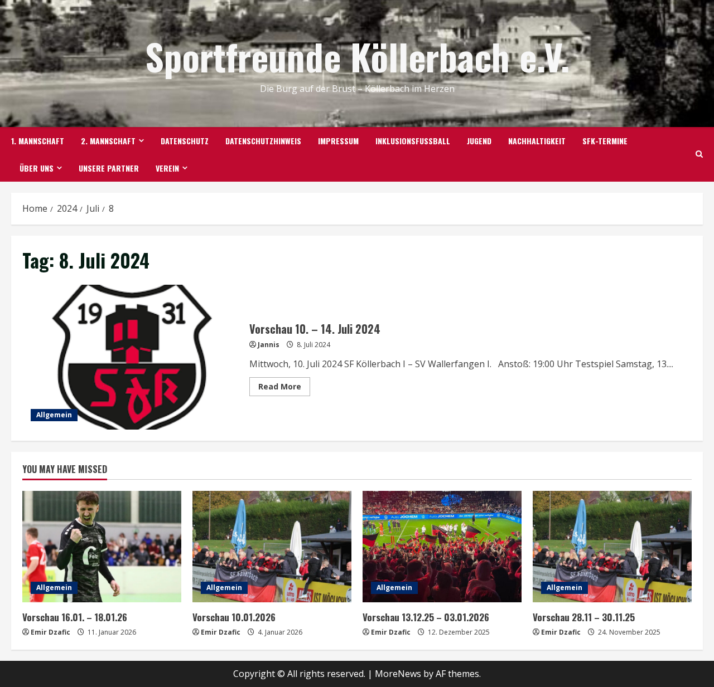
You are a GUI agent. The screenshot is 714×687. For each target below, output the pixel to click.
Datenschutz (185, 141)
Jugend (479, 141)
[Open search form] (699, 154)
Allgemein (54, 415)
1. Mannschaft (37, 141)
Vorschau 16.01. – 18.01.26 (74, 617)
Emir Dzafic (50, 632)
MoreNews (398, 673)
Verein (167, 168)
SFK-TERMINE (605, 141)
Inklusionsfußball (412, 141)
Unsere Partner (109, 168)
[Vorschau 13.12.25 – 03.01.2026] (442, 546)
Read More (284, 388)
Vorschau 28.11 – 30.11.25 (584, 617)
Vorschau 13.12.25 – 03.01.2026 (426, 617)
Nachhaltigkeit (537, 141)
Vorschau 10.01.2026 (234, 617)
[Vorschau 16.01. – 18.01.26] (101, 546)
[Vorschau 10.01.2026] (271, 546)
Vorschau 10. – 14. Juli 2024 (131, 357)
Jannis (268, 344)
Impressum (338, 141)
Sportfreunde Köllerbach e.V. (357, 56)
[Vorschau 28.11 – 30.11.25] (612, 546)
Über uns (37, 168)
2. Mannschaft (108, 141)
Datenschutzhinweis (263, 141)
